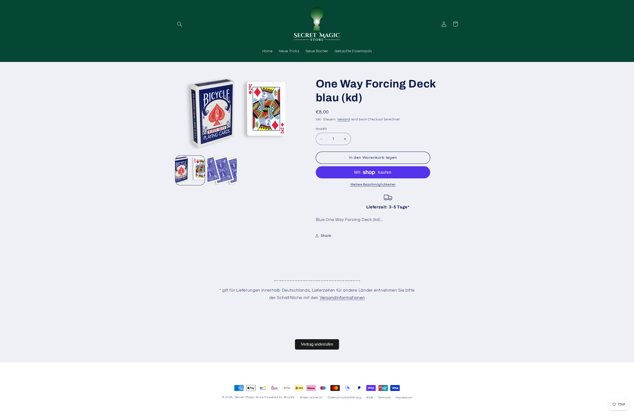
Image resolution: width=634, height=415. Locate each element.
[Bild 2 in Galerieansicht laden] (222, 170)
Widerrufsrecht (311, 397)
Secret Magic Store (249, 397)
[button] (179, 24)
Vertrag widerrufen (317, 344)
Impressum (404, 397)
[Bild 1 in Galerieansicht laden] (190, 170)
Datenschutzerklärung (344, 397)
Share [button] (326, 236)
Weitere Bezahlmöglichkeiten (373, 184)
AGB (369, 397)
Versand (343, 119)
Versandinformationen (342, 298)
